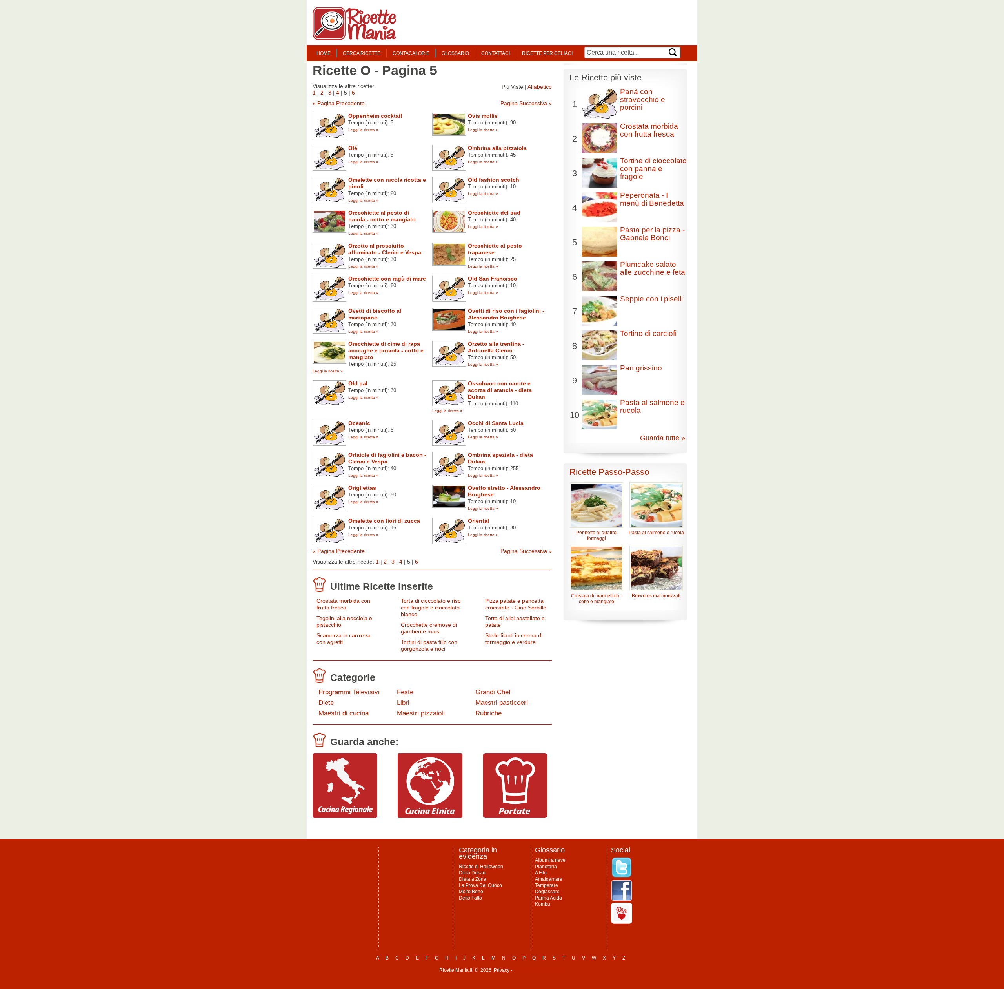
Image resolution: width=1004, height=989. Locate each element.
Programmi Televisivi (349, 692)
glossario (455, 53)
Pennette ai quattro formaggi (596, 535)
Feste (405, 692)
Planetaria (546, 866)
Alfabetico (539, 87)
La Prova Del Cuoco (480, 885)
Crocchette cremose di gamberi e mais (429, 628)
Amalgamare (548, 879)
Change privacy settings (539, 970)
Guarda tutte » (662, 438)
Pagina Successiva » (526, 103)
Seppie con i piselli (651, 299)
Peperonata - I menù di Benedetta (652, 199)
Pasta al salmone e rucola (652, 406)
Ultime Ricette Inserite (381, 586)
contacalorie (411, 53)
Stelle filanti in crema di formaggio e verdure (513, 638)
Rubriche (488, 713)
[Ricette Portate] (515, 816)
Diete (326, 702)
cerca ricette (361, 53)
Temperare (546, 885)
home (323, 53)
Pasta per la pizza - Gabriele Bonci (652, 234)
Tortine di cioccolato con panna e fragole (653, 169)
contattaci (495, 53)
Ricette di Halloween (481, 866)
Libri (403, 702)
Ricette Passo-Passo (609, 472)
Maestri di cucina (343, 713)
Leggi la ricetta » (363, 130)
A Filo (541, 873)
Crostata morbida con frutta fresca (343, 604)
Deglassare (547, 891)
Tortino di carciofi (648, 333)
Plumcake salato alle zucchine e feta (652, 268)
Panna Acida (548, 898)
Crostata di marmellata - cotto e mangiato (596, 598)
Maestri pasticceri (501, 702)
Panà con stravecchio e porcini (642, 99)
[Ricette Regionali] (345, 816)
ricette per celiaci (547, 53)
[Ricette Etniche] (430, 816)
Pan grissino (641, 368)
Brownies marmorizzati (656, 596)
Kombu (542, 904)
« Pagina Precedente (339, 103)
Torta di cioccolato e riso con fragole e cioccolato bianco (431, 607)
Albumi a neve (550, 860)
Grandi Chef (493, 692)
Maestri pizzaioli (421, 713)
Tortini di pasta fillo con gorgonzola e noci (429, 645)
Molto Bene (471, 891)
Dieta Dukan (472, 873)
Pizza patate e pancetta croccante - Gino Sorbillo (515, 604)
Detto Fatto (470, 898)
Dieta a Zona (472, 879)
